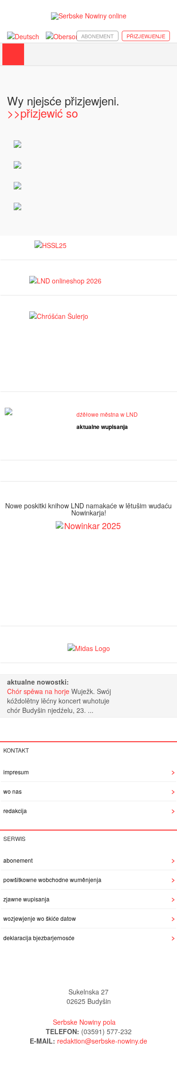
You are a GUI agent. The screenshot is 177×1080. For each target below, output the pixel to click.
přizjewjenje (145, 36)
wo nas (12, 791)
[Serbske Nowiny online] (88, 16)
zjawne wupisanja (26, 899)
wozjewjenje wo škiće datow (39, 918)
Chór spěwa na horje (39, 691)
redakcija (15, 810)
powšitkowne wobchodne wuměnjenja (52, 879)
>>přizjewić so (42, 112)
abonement (97, 36)
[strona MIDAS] (88, 646)
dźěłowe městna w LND (107, 414)
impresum (16, 772)
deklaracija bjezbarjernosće (39, 938)
